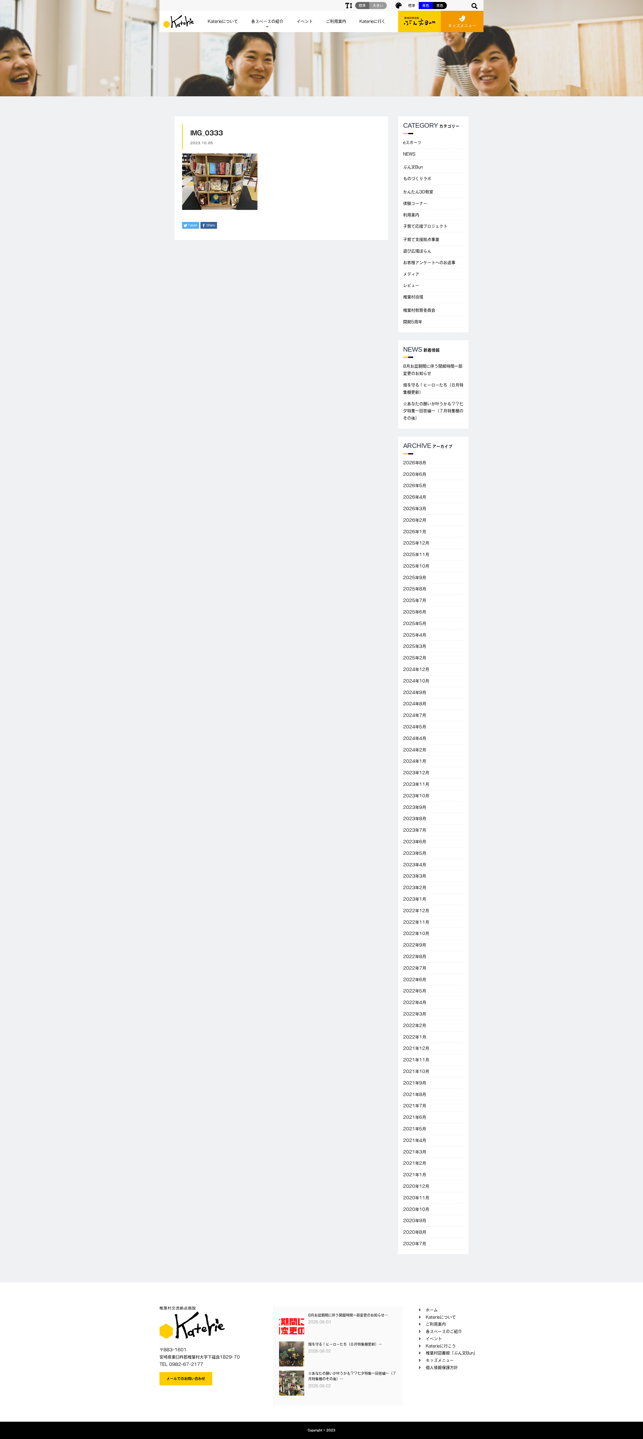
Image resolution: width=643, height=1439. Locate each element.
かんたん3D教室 (418, 192)
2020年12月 (416, 1186)
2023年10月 (416, 796)
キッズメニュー (462, 26)
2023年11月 (416, 784)
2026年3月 (414, 509)
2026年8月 (414, 463)
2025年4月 (414, 635)
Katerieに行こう (441, 1346)
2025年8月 (414, 589)
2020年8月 (414, 1232)
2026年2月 (414, 520)
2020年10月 (416, 1209)
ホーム (432, 1310)
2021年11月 (416, 1060)
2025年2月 (414, 658)
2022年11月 (416, 922)
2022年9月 (414, 945)
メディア (411, 274)
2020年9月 (414, 1221)
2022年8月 (414, 956)
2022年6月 (414, 980)
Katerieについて (223, 21)
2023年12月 (416, 773)
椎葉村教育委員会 (419, 310)
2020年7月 (414, 1244)
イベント (305, 21)
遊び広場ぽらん (417, 251)
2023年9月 (414, 807)
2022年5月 (414, 991)
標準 (411, 5)
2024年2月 (414, 750)
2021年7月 (414, 1106)
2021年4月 (414, 1140)
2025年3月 (414, 646)
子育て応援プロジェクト (425, 226)
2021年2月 (414, 1163)
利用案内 (411, 215)
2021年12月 (416, 1048)
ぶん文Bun (413, 167)
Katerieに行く (372, 21)
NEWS (409, 154)
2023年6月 (414, 842)
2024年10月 (416, 681)
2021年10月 (416, 1071)
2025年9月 (414, 578)
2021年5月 (414, 1129)
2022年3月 (414, 1014)
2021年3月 (414, 1152)
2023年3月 (414, 876)
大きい (378, 5)
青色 (425, 5)
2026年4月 (414, 497)
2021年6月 (414, 1117)
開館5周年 (412, 322)
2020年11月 (416, 1198)
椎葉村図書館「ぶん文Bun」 (451, 1353)
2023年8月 (414, 819)
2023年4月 (414, 865)
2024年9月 (414, 692)
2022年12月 (416, 911)
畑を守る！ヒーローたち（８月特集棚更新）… (345, 1344)
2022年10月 (416, 933)
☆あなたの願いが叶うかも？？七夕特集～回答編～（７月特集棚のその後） (433, 411)
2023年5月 (414, 853)
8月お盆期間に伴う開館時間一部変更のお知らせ (432, 369)
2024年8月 (414, 704)
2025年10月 (416, 566)
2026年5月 (414, 486)
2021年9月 (414, 1083)
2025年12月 (416, 543)
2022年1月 (414, 1037)
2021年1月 (414, 1175)
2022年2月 (414, 1025)
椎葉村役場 (413, 297)
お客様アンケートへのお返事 (429, 263)
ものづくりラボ (417, 179)
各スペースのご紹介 (444, 1331)
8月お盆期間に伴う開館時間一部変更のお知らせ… (348, 1315)
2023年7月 (414, 830)
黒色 (439, 5)
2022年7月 (414, 968)
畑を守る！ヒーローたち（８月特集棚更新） (433, 388)
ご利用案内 (336, 21)
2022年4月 (414, 1002)
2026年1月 (414, 532)
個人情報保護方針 (442, 1368)
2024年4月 (414, 738)
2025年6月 (414, 612)
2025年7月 (414, 600)
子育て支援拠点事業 (421, 239)
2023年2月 (414, 888)
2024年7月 (414, 715)
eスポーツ (412, 142)
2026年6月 (414, 474)
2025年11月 (416, 554)
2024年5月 (414, 727)
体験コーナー (415, 203)
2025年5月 (414, 623)
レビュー (411, 285)
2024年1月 (414, 761)
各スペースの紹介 (267, 21)
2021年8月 (414, 1094)
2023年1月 (414, 899)
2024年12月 (416, 669)
